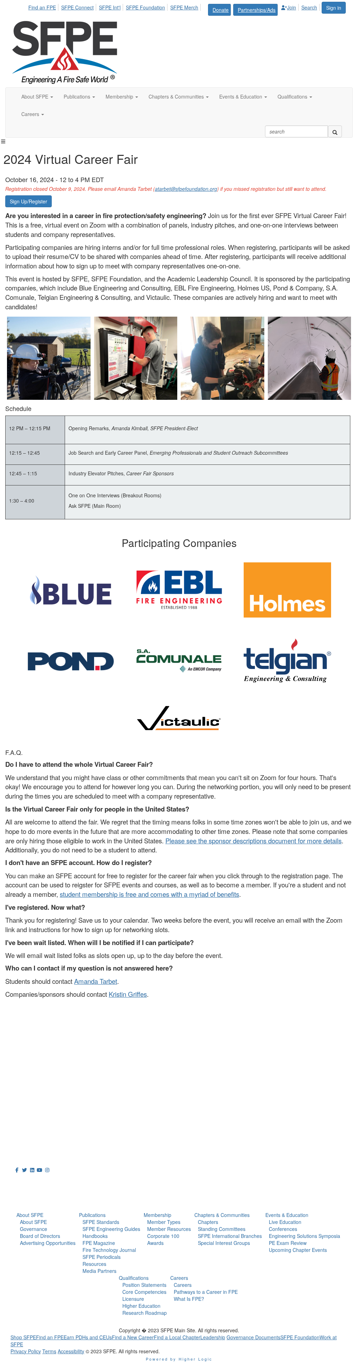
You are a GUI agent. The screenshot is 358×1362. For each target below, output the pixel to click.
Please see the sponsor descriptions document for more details (253, 840)
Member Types (163, 1221)
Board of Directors (40, 1235)
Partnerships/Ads (256, 9)
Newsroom (30, 1198)
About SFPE (29, 1214)
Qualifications (134, 1277)
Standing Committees (221, 1228)
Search (309, 7)
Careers (179, 1277)
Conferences (283, 1228)
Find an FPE (42, 7)
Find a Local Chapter (177, 1337)
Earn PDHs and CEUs (88, 1337)
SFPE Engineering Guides (111, 1228)
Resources (94, 1263)
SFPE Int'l (110, 7)
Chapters (208, 1221)
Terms (49, 1351)
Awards (155, 1242)
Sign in (333, 7)
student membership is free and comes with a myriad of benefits (149, 894)
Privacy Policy (25, 1351)
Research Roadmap (144, 1312)
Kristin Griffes (128, 994)
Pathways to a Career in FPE (206, 1291)
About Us (27, 1182)
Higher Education (141, 1305)
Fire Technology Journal (109, 1249)
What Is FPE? (189, 1298)
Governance (33, 1228)
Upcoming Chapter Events (298, 1249)
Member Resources (169, 1228)
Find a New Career (133, 1337)
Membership (157, 1214)
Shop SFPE (23, 1337)
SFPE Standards (101, 1221)
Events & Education (286, 1214)
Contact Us (26, 1106)
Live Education (285, 1221)
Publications (92, 1214)
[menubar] (175, 9)
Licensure (133, 1298)
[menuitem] (44, 6)
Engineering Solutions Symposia (304, 1235)
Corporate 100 (163, 1235)
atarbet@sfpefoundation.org (186, 188)
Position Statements (144, 1284)
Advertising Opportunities (48, 1242)
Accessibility (71, 1351)
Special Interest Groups (224, 1242)
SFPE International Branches (230, 1235)
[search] (335, 131)
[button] (37, 96)
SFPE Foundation (145, 7)
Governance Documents (253, 1337)
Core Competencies (144, 1291)
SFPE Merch (184, 7)
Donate (221, 9)
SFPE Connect (77, 7)
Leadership (212, 1337)
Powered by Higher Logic (179, 1359)
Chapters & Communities (222, 1214)
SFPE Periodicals (102, 1256)
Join (291, 7)
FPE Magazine (99, 1242)
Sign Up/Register (28, 201)
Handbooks (95, 1235)
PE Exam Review (288, 1242)
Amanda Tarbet (95, 981)
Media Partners (99, 1270)
